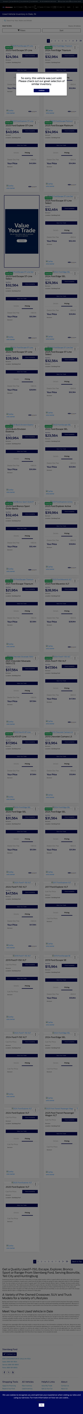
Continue (41, 90)
